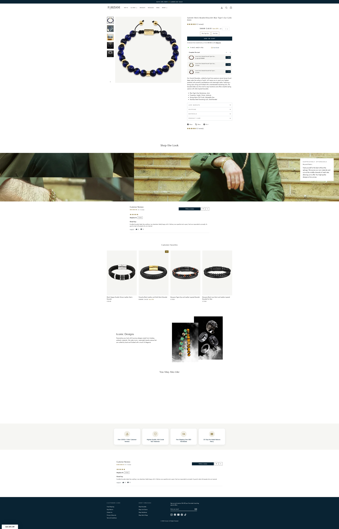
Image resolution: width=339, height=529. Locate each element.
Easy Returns (110, 509)
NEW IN (126, 7)
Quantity (221, 28)
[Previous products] (226, 52)
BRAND (164, 7)
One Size (215, 33)
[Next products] (230, 52)
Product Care (195, 118)
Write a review (189, 209)
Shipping (192, 109)
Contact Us (109, 512)
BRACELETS (142, 7)
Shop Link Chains (143, 509)
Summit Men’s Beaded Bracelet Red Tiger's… (205, 70)
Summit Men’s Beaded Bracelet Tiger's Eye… (205, 56)
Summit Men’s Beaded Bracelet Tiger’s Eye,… (205, 63)
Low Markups (194, 105)
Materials (193, 114)
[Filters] (203, 209)
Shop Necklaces (143, 512)
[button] (191, 24)
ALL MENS (133, 7)
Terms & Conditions (112, 518)
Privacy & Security (111, 515)
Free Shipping (110, 507)
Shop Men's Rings (143, 515)
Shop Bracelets (142, 507)
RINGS (157, 7)
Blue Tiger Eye (205, 33)
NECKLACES (151, 7)
